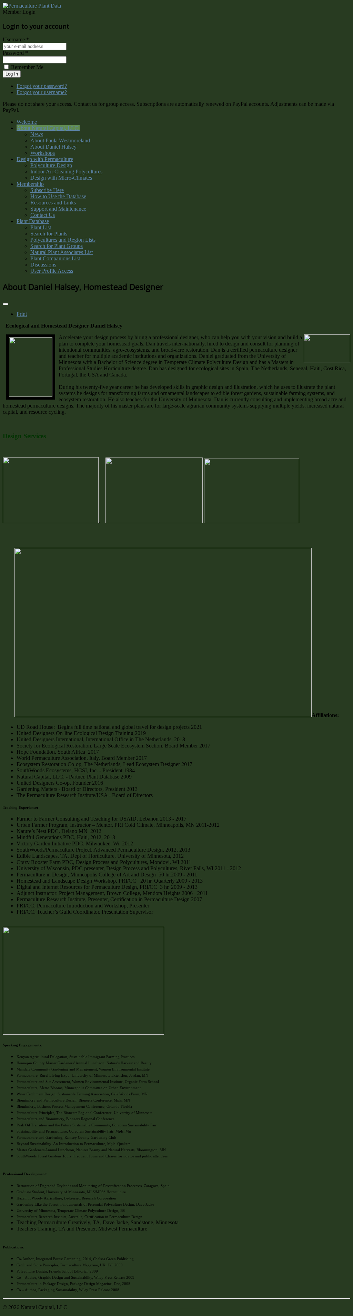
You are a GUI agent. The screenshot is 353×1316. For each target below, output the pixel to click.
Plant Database (33, 221)
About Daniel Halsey (53, 147)
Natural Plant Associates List (61, 252)
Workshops (42, 153)
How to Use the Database (58, 196)
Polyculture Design (51, 165)
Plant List (40, 227)
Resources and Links (53, 202)
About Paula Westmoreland (60, 140)
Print (22, 314)
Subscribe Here (47, 190)
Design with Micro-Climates (61, 178)
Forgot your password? (42, 86)
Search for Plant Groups (56, 246)
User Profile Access (51, 271)
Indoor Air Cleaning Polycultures (66, 171)
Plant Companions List (55, 258)
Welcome (27, 122)
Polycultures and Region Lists (62, 240)
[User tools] (5, 304)
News (36, 134)
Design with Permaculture (45, 159)
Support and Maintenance (58, 209)
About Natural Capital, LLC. (48, 128)
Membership (30, 184)
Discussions (43, 265)
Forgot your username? (42, 92)
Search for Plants (48, 234)
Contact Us (42, 215)
